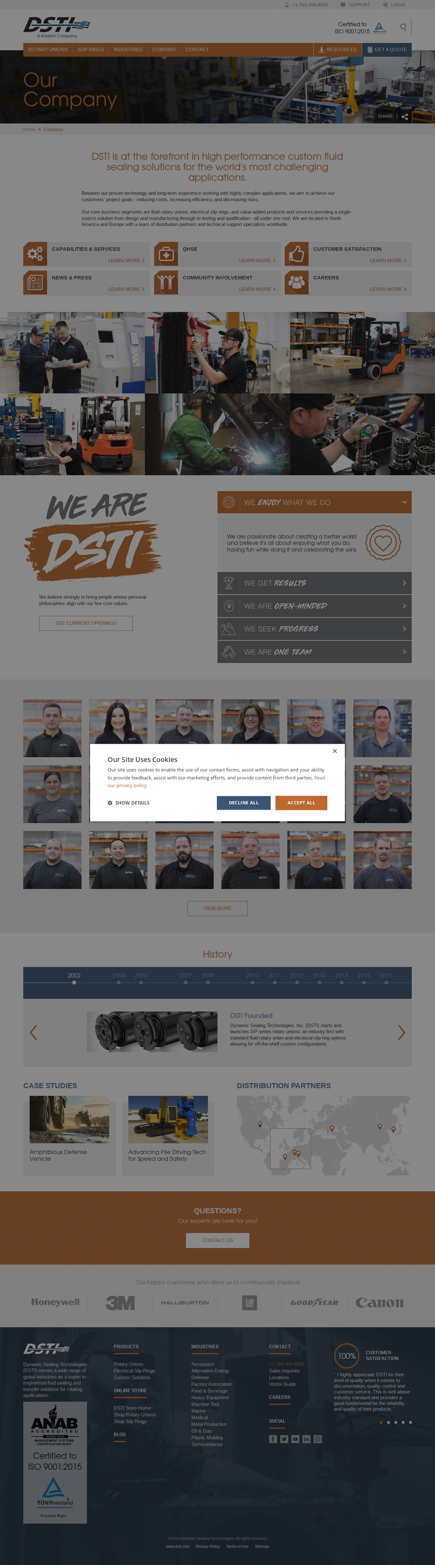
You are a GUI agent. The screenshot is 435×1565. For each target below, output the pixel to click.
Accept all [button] (301, 803)
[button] (128, 803)
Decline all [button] (244, 803)
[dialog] (217, 782)
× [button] (334, 751)
